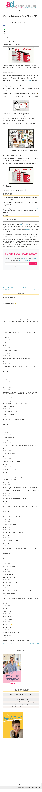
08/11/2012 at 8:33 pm (6, 613)
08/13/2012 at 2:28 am (6, 308)
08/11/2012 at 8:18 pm (6, 637)
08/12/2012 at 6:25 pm (6, 381)
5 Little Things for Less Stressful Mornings (21, 697)
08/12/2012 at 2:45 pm (6, 398)
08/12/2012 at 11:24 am (7, 458)
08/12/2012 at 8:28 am (6, 513)
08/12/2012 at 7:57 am (6, 529)
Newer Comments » (34, 643)
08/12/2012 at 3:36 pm (6, 389)
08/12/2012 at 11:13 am (7, 474)
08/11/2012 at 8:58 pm (6, 605)
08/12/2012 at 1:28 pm (6, 408)
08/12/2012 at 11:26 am (7, 450)
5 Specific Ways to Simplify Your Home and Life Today (21, 702)
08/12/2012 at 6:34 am (6, 555)
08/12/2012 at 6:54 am (6, 537)
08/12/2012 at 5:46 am (6, 571)
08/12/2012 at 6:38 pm (6, 363)
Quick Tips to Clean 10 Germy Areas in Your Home (21, 694)
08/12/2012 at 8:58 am (6, 495)
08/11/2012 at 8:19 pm (6, 629)
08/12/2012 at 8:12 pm (6, 355)
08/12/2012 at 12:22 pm (7, 442)
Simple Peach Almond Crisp (21, 699)
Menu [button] (22, 10)
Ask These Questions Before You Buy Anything (21, 706)
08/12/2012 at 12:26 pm (7, 434)
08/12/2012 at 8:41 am (6, 503)
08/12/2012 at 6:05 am (6, 563)
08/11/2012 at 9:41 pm (6, 587)
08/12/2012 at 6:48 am (6, 545)
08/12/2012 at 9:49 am (6, 484)
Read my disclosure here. (21, 22)
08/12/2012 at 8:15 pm (6, 339)
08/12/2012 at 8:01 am (6, 521)
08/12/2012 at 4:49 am (6, 579)
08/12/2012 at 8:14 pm (6, 347)
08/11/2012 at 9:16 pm (6, 595)
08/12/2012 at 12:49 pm (7, 426)
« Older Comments (7, 643)
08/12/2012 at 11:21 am (7, 466)
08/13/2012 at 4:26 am (6, 299)
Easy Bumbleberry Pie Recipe (21, 704)
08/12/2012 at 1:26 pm (6, 416)
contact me (27, 229)
